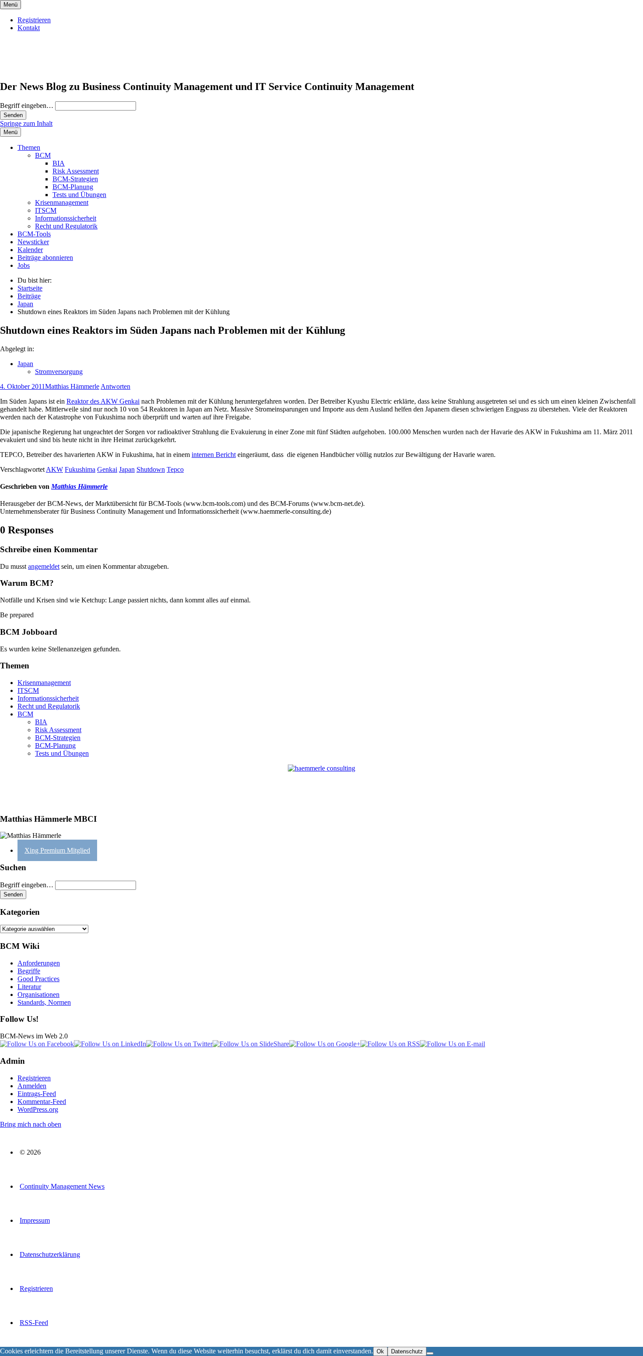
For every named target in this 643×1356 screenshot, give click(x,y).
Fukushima (80, 469)
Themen (28, 147)
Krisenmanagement (61, 202)
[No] (429, 1353)
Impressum (35, 1220)
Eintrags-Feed (36, 1093)
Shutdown (150, 469)
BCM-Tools (34, 234)
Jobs (23, 265)
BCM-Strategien (75, 179)
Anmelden (31, 1086)
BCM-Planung (72, 186)
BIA (58, 163)
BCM (43, 155)
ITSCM (45, 210)
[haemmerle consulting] (321, 785)
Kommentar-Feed (41, 1101)
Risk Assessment (75, 171)
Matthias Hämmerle (72, 386)
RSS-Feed (34, 1322)
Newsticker (33, 242)
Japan (25, 363)
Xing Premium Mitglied (57, 850)
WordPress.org (37, 1109)
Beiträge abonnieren (45, 257)
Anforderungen (38, 963)
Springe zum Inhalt (26, 123)
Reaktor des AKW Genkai (103, 401)
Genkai (107, 469)
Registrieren (34, 20)
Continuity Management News (62, 1186)
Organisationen (38, 994)
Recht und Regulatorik (66, 226)
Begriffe (28, 971)
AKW (54, 469)
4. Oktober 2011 (22, 386)
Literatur (29, 986)
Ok (380, 1351)
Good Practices (38, 978)
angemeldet (43, 566)
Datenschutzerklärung (50, 1254)
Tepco (175, 469)
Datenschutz (407, 1351)
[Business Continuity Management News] (53, 68)
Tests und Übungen (79, 194)
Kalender (30, 249)
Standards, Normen (44, 1002)
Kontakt (28, 27)
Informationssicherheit (65, 218)
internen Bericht (214, 454)
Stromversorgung (59, 371)
